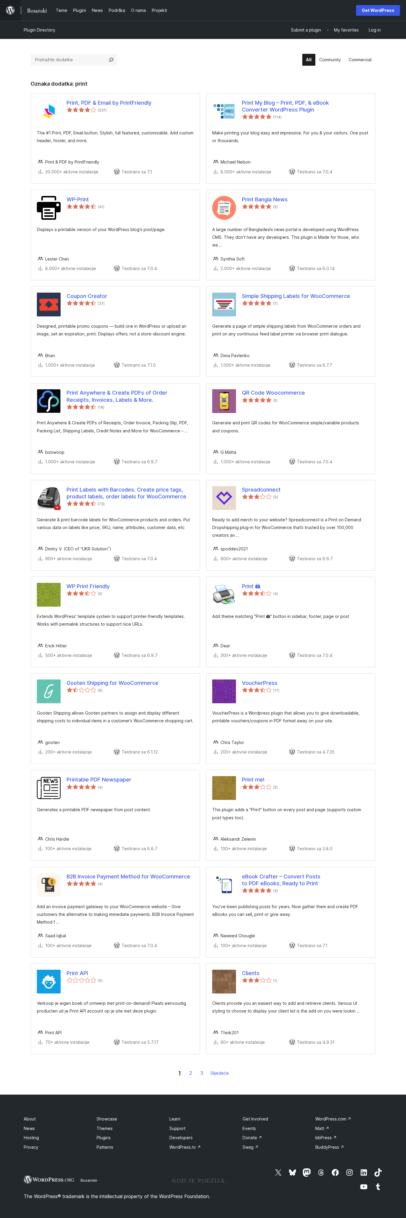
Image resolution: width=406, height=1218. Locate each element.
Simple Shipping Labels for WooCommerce (296, 296)
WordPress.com (333, 1118)
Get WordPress (378, 10)
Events (249, 1128)
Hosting (31, 1137)
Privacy (31, 1147)
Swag (251, 1147)
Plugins (104, 1137)
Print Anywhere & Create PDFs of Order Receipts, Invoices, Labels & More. (117, 396)
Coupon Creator (87, 296)
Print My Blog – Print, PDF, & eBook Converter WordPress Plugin (285, 106)
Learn (174, 1118)
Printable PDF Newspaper (99, 779)
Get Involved (255, 1118)
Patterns (105, 1147)
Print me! (253, 779)
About (30, 1118)
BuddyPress (329, 1147)
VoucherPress (260, 683)
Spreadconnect (261, 489)
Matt (322, 1128)
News (29, 1128)
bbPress (326, 1137)
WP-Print (78, 199)
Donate (252, 1137)
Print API (77, 973)
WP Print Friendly (88, 586)
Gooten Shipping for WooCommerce (112, 683)
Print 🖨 (251, 586)
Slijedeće (219, 1073)
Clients (250, 973)
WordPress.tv (185, 1147)
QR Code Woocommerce (273, 393)
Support (177, 1128)
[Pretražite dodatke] (111, 60)
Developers (181, 1137)
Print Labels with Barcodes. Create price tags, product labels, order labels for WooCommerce (126, 493)
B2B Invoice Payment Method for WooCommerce (128, 876)
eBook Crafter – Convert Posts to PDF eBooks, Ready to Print (281, 879)
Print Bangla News (265, 199)
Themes (105, 1128)
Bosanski (89, 1180)
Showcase (107, 1118)
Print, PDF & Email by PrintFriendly (109, 103)
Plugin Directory (39, 29)
